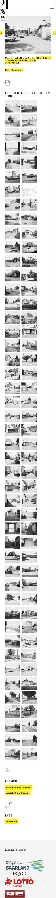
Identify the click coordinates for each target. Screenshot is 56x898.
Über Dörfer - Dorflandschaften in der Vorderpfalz (28, 60)
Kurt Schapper (14, 70)
